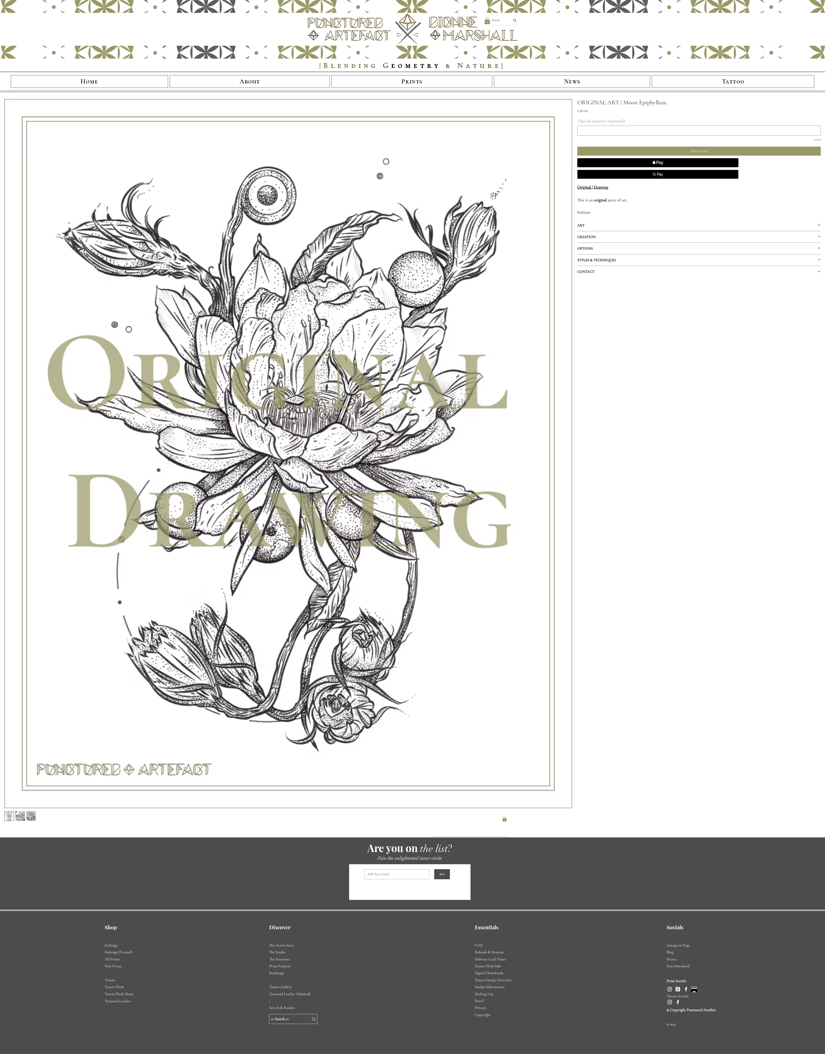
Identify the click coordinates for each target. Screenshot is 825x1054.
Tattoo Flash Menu (119, 994)
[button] (487, 20)
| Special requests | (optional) (601, 121)
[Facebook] (686, 989)
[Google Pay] (657, 174)
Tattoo (110, 980)
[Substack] (694, 989)
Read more (583, 212)
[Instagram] (670, 989)
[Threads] (678, 989)
